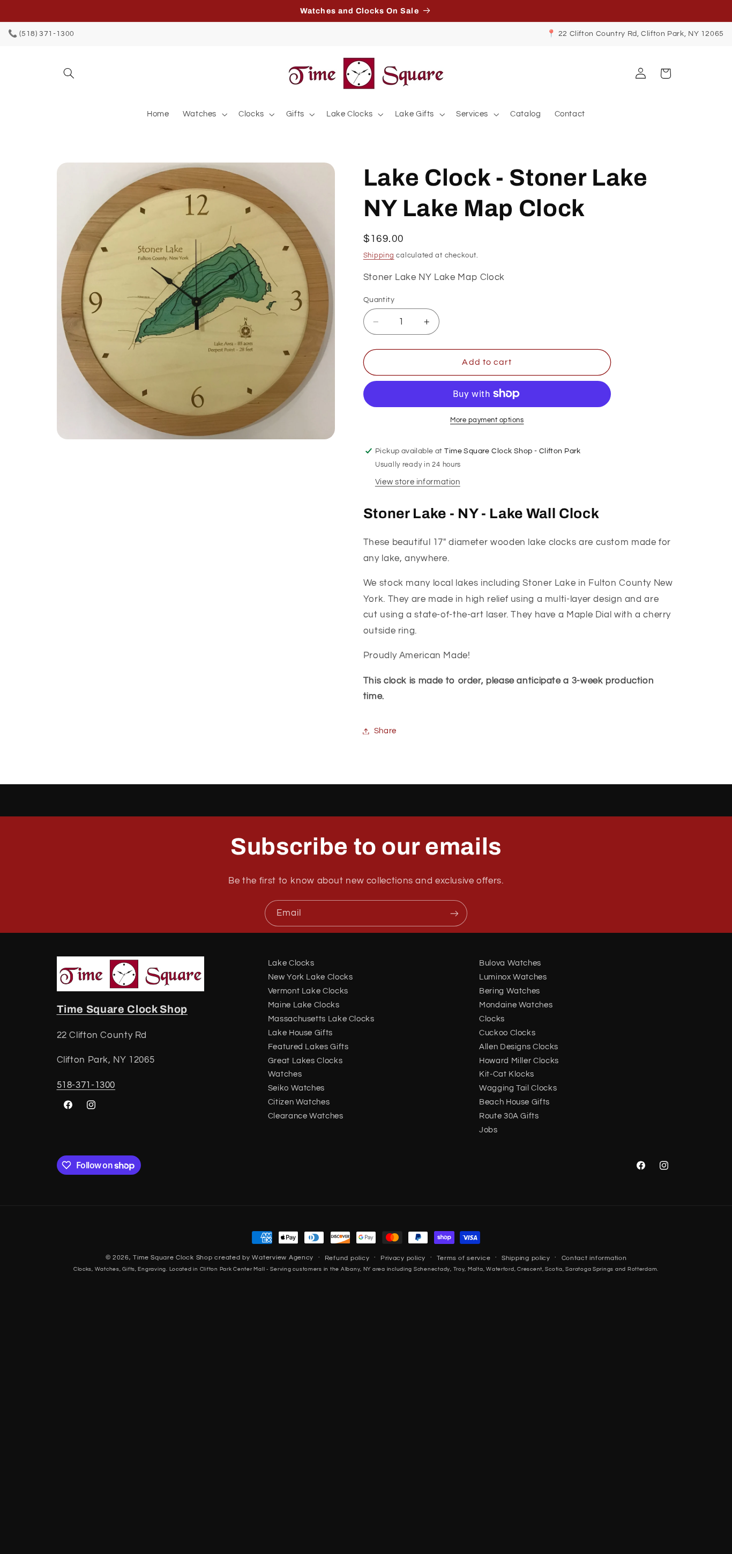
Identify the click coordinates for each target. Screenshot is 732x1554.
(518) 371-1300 (46, 34)
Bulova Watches (510, 963)
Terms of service (464, 1258)
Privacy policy (402, 1258)
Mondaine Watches (515, 1005)
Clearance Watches (305, 1116)
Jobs (488, 1130)
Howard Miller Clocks (519, 1061)
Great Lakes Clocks (305, 1061)
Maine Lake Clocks (304, 1005)
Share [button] (385, 731)
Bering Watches (509, 991)
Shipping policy (526, 1258)
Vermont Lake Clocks (308, 991)
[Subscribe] (454, 913)
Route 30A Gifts (509, 1116)
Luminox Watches (513, 977)
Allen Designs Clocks (518, 1047)
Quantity (378, 300)
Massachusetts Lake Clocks (321, 1019)
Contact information (594, 1258)
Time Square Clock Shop (122, 1009)
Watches (285, 1074)
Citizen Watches (299, 1102)
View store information (417, 482)
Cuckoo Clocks (507, 1033)
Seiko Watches (296, 1088)
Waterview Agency (282, 1258)
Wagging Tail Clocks (518, 1088)
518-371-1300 (86, 1085)
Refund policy (347, 1258)
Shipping (378, 255)
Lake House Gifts (300, 1033)
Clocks (492, 1019)
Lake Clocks (291, 963)
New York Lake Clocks (310, 977)
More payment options (487, 420)
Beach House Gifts (514, 1102)
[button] (69, 73)
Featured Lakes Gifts (308, 1047)
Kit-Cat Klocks (506, 1074)
